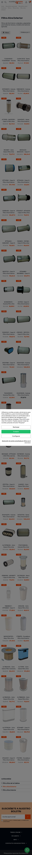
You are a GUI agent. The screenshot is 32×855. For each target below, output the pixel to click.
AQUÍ (24, 419)
